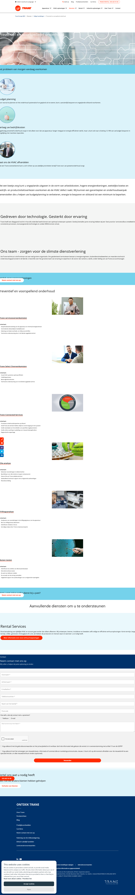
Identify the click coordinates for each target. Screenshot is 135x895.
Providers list (27, 879)
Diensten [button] (72, 8)
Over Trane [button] (108, 8)
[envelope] (2, 443)
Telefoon (5, 718)
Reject (29, 889)
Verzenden (67, 760)
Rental (81, 8)
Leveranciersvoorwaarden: (26, 846)
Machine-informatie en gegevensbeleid (67, 868)
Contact (117, 8)
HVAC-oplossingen (59, 8)
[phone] (2, 439)
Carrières (93, 2)
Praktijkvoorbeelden (82, 2)
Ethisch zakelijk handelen (25, 842)
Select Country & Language (25, 2)
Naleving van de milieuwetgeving (28, 838)
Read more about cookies (13, 879)
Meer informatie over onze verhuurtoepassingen (21, 638)
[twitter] (2, 451)
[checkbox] (67, 746)
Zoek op (66, 2)
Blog (72, 2)
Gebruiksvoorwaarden (85, 865)
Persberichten (21, 816)
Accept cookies (29, 884)
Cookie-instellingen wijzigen (64, 865)
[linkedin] (18, 859)
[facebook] (2, 447)
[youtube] (20, 859)
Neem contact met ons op (26, 833)
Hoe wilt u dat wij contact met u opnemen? (15, 715)
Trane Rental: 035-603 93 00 (109, 2)
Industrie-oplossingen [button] (93, 8)
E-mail (13, 718)
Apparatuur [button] (45, 8)
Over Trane (20, 812)
